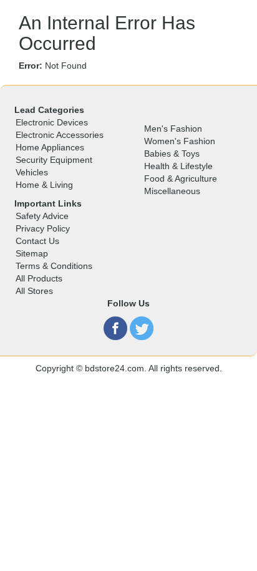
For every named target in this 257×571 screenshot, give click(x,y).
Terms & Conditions (54, 266)
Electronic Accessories (60, 135)
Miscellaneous (172, 191)
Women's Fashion (179, 141)
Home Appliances (50, 147)
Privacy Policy (43, 228)
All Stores (34, 291)
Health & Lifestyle (178, 166)
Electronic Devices (52, 122)
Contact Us (37, 241)
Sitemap (32, 253)
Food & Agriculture (180, 178)
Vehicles (32, 172)
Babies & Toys (172, 154)
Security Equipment (54, 160)
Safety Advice (42, 216)
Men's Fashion (173, 129)
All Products (39, 278)
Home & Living (44, 185)
